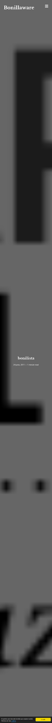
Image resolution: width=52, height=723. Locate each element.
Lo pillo (43, 719)
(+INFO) (13, 721)
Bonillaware (19, 8)
